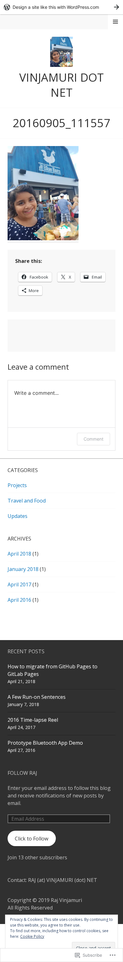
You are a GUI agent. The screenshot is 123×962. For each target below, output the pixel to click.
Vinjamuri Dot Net (61, 85)
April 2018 (19, 553)
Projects (17, 485)
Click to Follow (31, 838)
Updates (17, 516)
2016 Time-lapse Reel (33, 719)
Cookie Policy (32, 936)
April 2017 (19, 584)
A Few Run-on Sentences (37, 696)
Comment (93, 439)
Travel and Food (27, 500)
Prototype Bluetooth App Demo (45, 742)
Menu (115, 21)
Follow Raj (22, 772)
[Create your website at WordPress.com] (61, 7)
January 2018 (23, 569)
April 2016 (19, 599)
